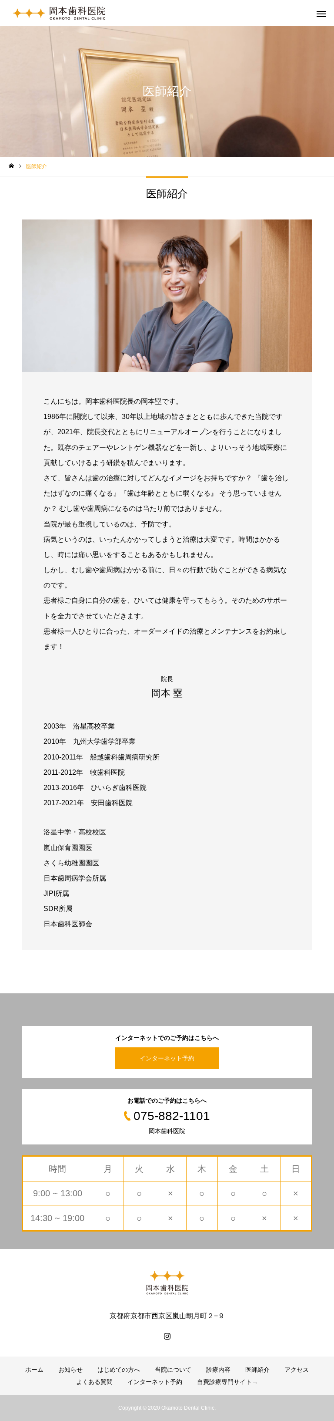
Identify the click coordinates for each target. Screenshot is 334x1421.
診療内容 (218, 1369)
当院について (173, 1369)
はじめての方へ (118, 1369)
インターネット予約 (167, 1058)
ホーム (34, 1369)
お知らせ (70, 1369)
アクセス (296, 1369)
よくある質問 (94, 1381)
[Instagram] (167, 1336)
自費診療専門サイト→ (227, 1381)
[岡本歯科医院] (59, 13)
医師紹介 (257, 1369)
